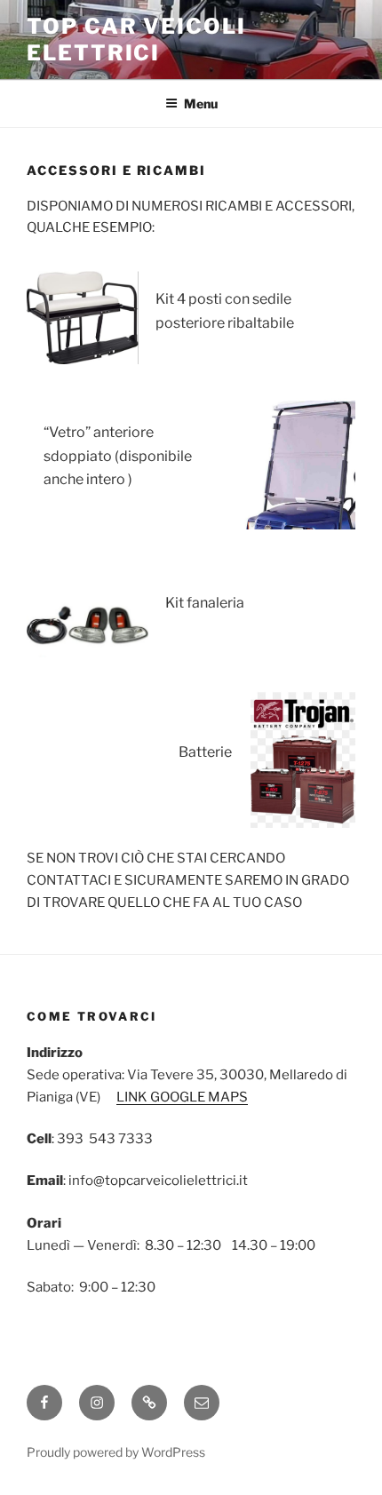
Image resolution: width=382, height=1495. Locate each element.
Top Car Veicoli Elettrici (136, 39)
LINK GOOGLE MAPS (182, 1097)
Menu (201, 103)
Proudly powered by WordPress (116, 1451)
